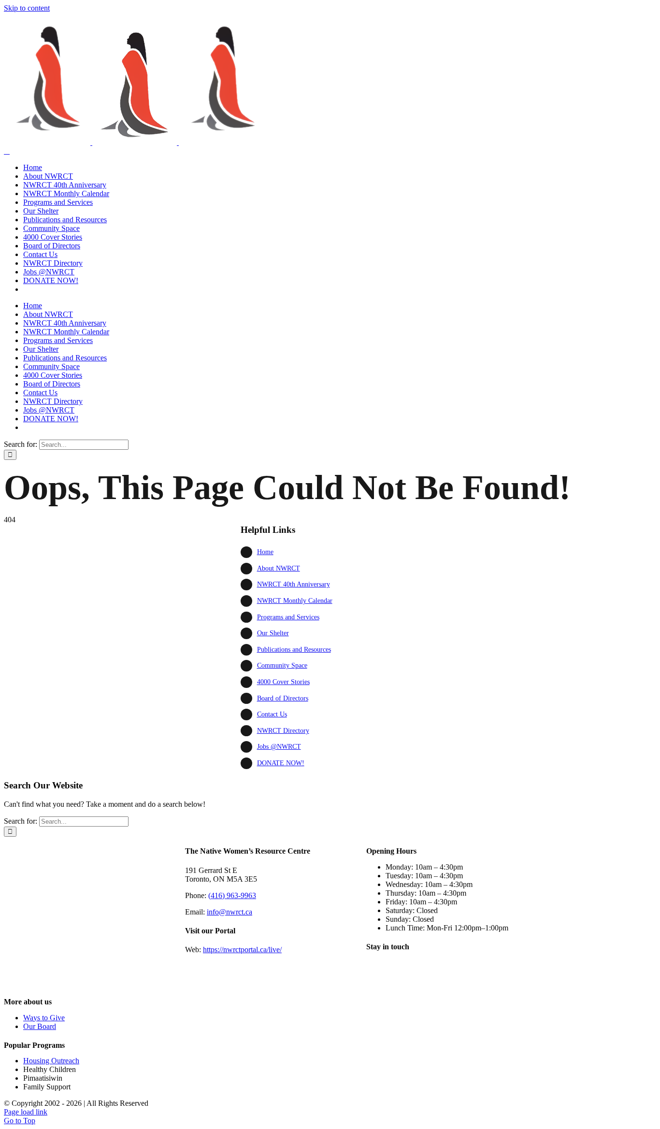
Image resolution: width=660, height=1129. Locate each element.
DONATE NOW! (280, 763)
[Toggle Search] (7, 151)
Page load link (25, 1112)
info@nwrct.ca (229, 912)
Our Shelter (273, 633)
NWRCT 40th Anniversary (293, 584)
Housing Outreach (51, 1061)
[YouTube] (425, 972)
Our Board (39, 1026)
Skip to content (27, 8)
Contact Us (272, 714)
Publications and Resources (294, 649)
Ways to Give (44, 1018)
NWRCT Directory (283, 730)
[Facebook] (376, 972)
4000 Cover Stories (283, 682)
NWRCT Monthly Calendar (294, 600)
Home (265, 552)
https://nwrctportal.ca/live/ (242, 949)
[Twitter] (400, 972)
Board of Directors (282, 698)
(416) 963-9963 (232, 895)
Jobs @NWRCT (279, 746)
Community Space (282, 665)
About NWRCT (278, 568)
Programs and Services (288, 617)
